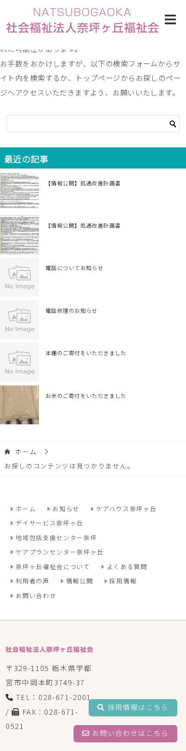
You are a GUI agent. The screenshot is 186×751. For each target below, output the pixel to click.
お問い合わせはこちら (129, 733)
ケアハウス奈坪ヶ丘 (125, 508)
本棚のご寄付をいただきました (86, 353)
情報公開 (78, 580)
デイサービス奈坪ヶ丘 (48, 523)
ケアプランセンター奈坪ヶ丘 (59, 551)
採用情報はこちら (137, 707)
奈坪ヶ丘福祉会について (52, 566)
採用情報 (122, 580)
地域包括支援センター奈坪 (55, 537)
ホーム (25, 508)
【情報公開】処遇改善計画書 (83, 183)
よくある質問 (126, 566)
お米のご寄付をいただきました (86, 395)
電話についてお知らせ (74, 268)
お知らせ (65, 508)
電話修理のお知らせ (71, 310)
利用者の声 (32, 580)
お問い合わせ (35, 595)
